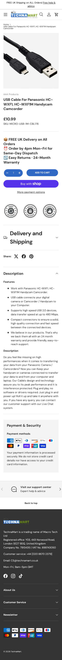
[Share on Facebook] (24, 256)
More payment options (31, 192)
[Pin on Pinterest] (31, 256)
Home (6, 24)
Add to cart (42, 172)
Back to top (31, 503)
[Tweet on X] (16, 256)
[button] (56, 14)
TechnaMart (16, 651)
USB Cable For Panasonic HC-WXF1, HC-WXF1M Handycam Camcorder (29, 28)
